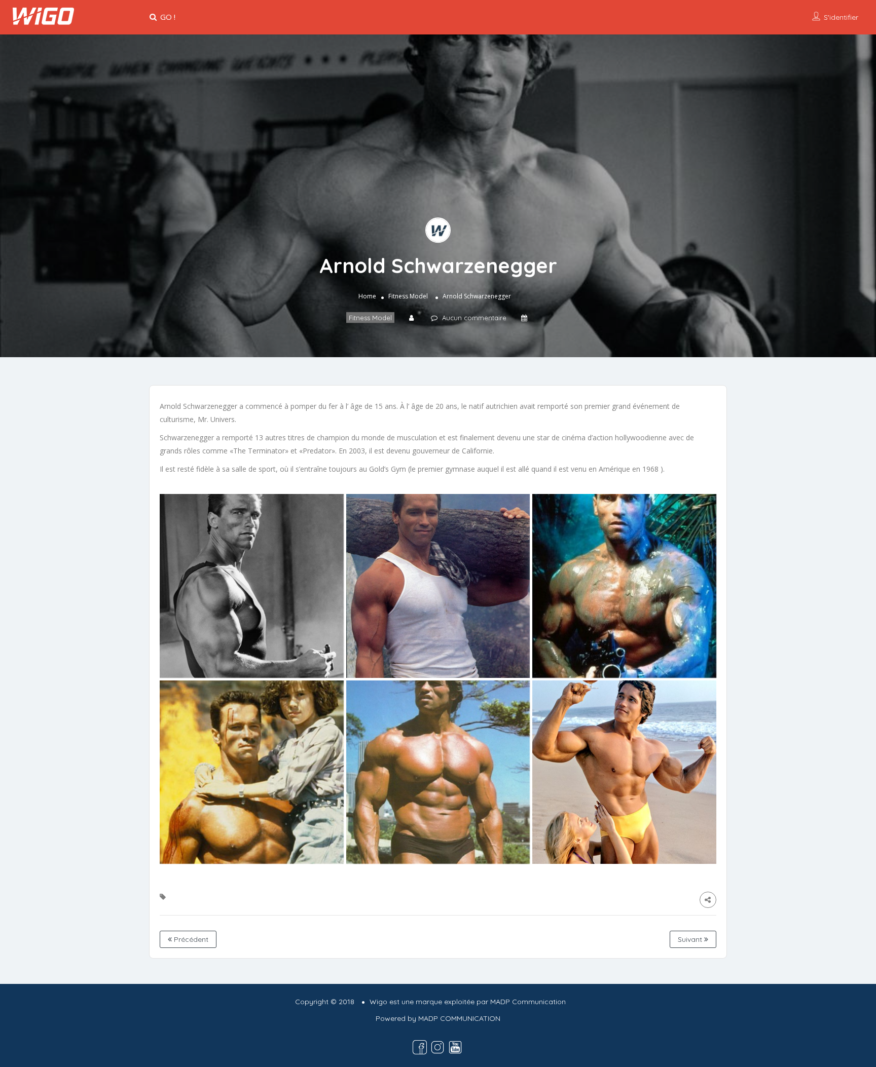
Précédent (190, 939)
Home (367, 296)
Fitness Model (408, 296)
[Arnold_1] (624, 772)
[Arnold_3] (438, 772)
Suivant (691, 939)
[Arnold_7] (252, 586)
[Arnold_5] (624, 586)
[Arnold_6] (438, 586)
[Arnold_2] (252, 772)
